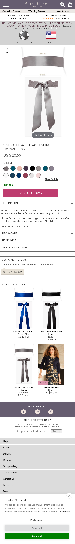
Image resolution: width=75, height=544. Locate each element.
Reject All (37, 528)
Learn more (64, 511)
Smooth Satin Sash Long (51, 332)
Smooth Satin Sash (23, 331)
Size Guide (51, 179)
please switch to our (42, 27)
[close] (69, 496)
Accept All (37, 536)
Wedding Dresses (37, 11)
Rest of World (24, 42)
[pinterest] (37, 411)
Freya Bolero (51, 387)
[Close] (56, 28)
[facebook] (24, 411)
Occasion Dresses (12, 11)
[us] (51, 40)
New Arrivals (63, 11)
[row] (24, 40)
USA (51, 42)
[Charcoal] (6, 168)
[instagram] (50, 411)
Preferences (36, 520)
